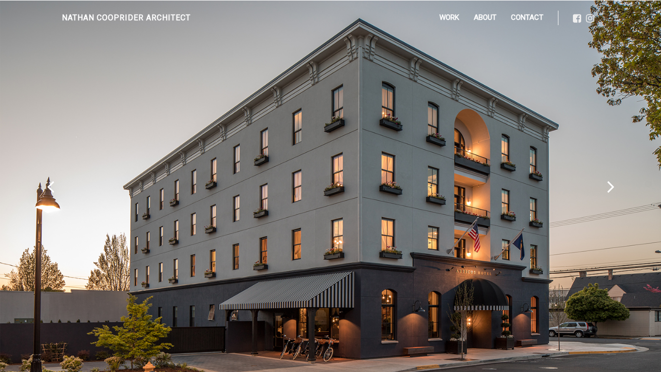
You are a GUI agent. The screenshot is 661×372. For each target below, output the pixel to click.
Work (449, 17)
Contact (527, 17)
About (485, 17)
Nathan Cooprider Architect (126, 17)
